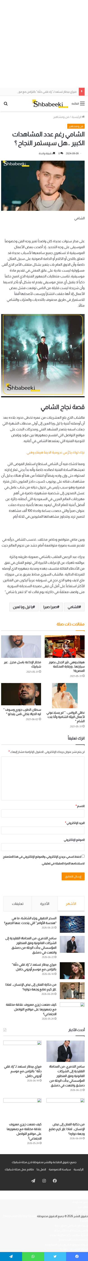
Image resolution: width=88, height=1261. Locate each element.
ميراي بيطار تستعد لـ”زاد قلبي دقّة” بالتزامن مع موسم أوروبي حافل (23, 1071)
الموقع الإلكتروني (74, 839)
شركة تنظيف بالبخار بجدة (73, 1239)
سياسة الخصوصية (60, 1169)
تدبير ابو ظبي (80, 1211)
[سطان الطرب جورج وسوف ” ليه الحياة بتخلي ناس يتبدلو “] (21, 694)
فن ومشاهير (61, 117)
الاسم (80, 806)
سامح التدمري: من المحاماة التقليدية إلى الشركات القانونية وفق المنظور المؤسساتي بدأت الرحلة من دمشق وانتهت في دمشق (67, 1076)
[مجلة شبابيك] (50, 103)
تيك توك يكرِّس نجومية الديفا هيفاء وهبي (56, 452)
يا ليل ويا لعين (23, 607)
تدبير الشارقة (80, 1202)
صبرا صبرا (50, 607)
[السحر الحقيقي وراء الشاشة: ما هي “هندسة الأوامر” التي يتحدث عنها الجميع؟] (72, 924)
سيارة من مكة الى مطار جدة (71, 1225)
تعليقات (17, 904)
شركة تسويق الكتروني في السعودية (66, 1244)
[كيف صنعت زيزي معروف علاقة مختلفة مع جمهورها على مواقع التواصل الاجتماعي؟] (72, 1010)
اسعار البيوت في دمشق (73, 1249)
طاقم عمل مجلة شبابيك (19, 1169)
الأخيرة (44, 904)
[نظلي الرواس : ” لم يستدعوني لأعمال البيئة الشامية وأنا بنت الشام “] (65, 695)
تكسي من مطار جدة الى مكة (71, 1230)
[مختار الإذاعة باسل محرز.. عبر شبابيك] (21, 646)
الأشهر (71, 904)
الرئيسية (77, 117)
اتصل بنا (41, 1169)
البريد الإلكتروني (75, 823)
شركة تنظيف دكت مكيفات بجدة (69, 1235)
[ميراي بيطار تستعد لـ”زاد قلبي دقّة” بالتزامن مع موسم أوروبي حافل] (72, 970)
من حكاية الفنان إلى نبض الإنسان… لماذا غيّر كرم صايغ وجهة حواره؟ (67, 1128)
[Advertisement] (44, 44)
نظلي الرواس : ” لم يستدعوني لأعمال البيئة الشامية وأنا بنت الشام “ (65, 717)
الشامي (73, 607)
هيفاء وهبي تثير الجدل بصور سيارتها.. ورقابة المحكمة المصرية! (67, 666)
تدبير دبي (83, 1206)
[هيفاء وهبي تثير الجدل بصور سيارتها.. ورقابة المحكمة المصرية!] (65, 646)
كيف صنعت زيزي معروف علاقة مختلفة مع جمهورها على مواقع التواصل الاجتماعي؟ (31, 1009)
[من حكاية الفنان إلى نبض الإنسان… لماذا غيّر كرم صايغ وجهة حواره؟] (72, 990)
